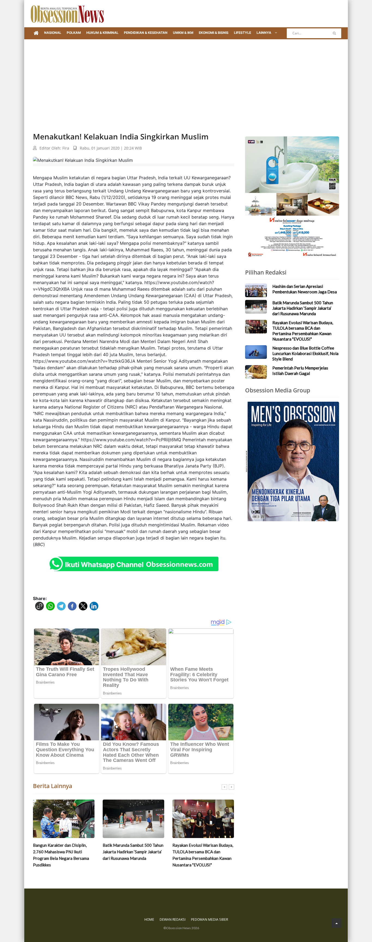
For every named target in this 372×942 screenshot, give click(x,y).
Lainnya (264, 33)
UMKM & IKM (183, 33)
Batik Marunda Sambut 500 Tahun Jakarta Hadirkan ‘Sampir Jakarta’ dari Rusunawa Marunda (133, 852)
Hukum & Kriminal (102, 33)
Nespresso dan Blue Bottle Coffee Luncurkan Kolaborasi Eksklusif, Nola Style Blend (305, 353)
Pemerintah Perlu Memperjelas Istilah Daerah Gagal (300, 370)
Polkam (74, 33)
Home (149, 919)
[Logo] (67, 13)
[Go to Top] (336, 923)
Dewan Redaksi (172, 919)
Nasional (52, 33)
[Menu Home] (36, 33)
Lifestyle (242, 33)
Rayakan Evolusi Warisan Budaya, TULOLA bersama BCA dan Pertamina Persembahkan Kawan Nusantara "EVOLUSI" (202, 855)
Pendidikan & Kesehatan (145, 33)
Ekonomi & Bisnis (213, 33)
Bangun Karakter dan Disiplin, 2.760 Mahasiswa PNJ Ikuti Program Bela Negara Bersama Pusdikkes (61, 855)
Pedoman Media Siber (209, 919)
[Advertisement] (186, 80)
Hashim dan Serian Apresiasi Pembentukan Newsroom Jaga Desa (304, 289)
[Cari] (334, 33)
